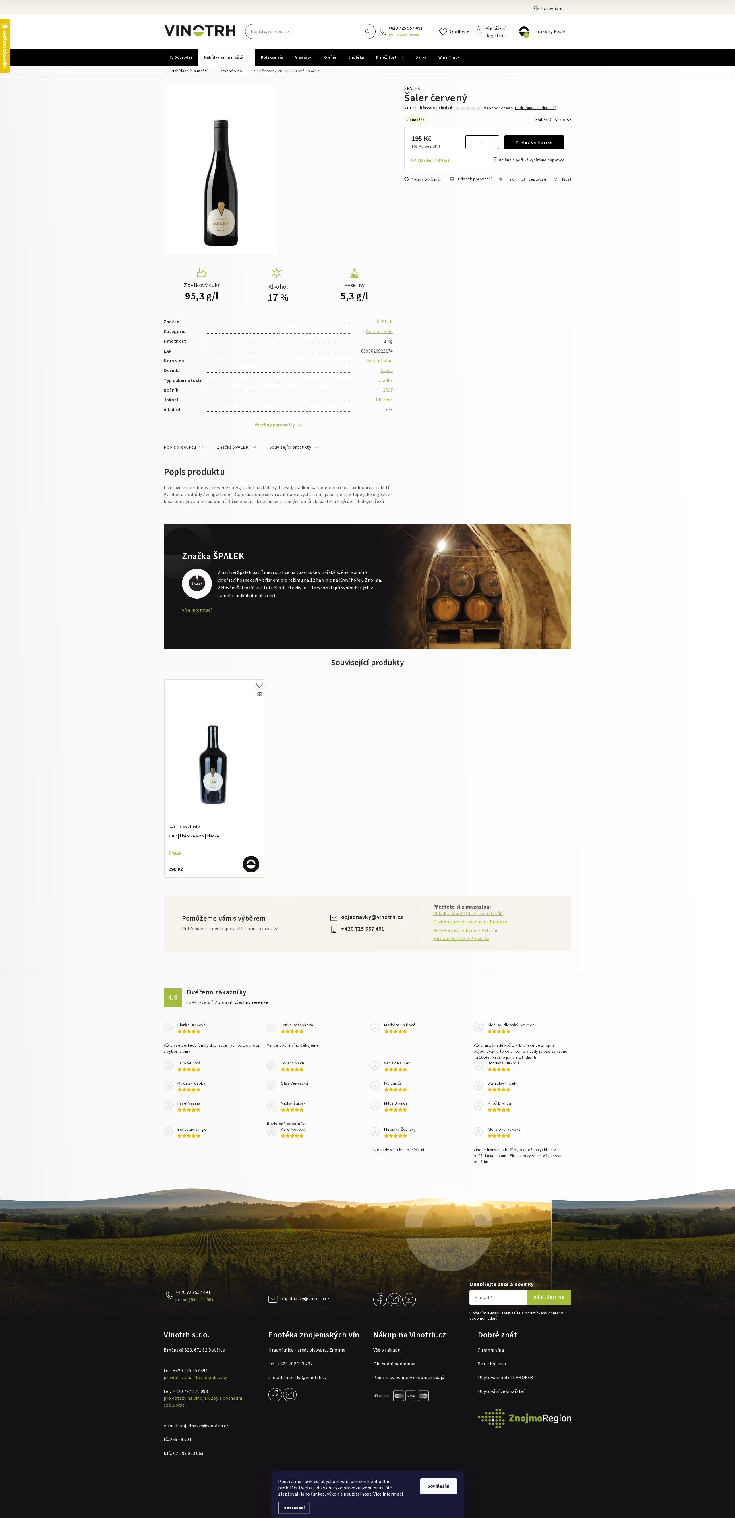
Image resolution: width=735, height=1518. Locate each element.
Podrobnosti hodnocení (535, 108)
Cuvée (387, 370)
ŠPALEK (412, 88)
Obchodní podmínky (394, 1364)
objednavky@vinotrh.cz (372, 917)
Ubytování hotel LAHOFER (505, 1377)
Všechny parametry (275, 425)
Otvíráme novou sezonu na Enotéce (470, 922)
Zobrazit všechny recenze (241, 1002)
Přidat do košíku (534, 142)
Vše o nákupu (386, 1350)
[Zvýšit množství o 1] (493, 143)
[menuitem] (181, 57)
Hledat (367, 31)
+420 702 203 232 (295, 1364)
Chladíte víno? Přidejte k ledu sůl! (468, 914)
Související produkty (290, 447)
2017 (388, 390)
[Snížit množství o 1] (472, 142)
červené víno (380, 361)
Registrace (496, 35)
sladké (386, 380)
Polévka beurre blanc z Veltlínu (466, 930)
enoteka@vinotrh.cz (305, 1377)
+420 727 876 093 (190, 1391)
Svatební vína (492, 1364)
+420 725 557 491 (405, 28)
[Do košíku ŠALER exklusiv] (251, 864)
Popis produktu (180, 447)
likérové (384, 400)
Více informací (388, 1494)
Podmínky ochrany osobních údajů (408, 1377)
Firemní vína (491, 1350)
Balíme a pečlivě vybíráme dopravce (531, 160)
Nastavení (294, 1508)
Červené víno (379, 331)
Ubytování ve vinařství (501, 1391)
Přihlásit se (549, 1297)
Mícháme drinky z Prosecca (461, 939)
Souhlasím (439, 1486)
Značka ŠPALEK (233, 447)
